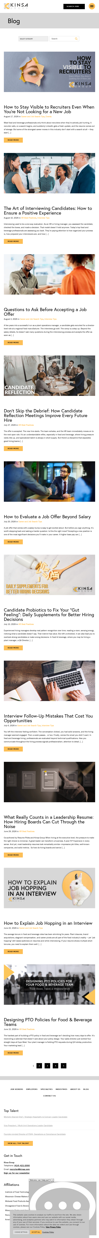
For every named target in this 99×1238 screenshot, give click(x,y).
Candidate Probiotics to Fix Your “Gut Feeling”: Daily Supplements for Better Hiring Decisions (49, 614)
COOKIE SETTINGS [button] (21, 1232)
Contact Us (49, 1096)
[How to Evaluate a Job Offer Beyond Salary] (49, 484)
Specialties (47, 1089)
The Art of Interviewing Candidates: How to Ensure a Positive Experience (48, 210)
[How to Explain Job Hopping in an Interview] (49, 891)
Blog (86, 1089)
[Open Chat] (62, 1208)
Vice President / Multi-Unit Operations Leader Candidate (28, 1125)
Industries (61, 1089)
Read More (13, 140)
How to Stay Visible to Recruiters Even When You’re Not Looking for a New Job (49, 109)
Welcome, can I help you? (39, 1180)
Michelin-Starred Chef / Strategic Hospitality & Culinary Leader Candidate (35, 1117)
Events (48, 116)
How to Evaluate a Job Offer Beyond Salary (47, 516)
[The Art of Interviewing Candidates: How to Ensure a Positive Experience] (49, 176)
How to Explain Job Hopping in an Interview (48, 923)
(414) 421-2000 (22, 1165)
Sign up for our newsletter (17, 1173)
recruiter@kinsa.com (20, 1169)
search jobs (73, 6)
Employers (32, 1089)
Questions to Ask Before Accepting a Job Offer (45, 311)
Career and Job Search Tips (33, 116)
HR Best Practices (28, 217)
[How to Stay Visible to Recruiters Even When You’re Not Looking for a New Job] (49, 75)
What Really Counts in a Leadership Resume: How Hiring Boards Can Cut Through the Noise (49, 821)
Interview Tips (43, 217)
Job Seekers (16, 1089)
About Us (75, 1089)
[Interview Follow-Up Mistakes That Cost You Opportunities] (49, 684)
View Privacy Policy (53, 1227)
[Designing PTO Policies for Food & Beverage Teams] (49, 987)
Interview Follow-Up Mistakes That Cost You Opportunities (48, 718)
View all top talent (18, 1143)
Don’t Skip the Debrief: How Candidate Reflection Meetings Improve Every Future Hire (45, 415)
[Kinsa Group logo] (16, 6)
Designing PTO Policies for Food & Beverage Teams (48, 1021)
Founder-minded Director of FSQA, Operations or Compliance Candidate (35, 1134)
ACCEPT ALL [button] (36, 1232)
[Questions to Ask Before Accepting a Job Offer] (49, 277)
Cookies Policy (48, 1232)
